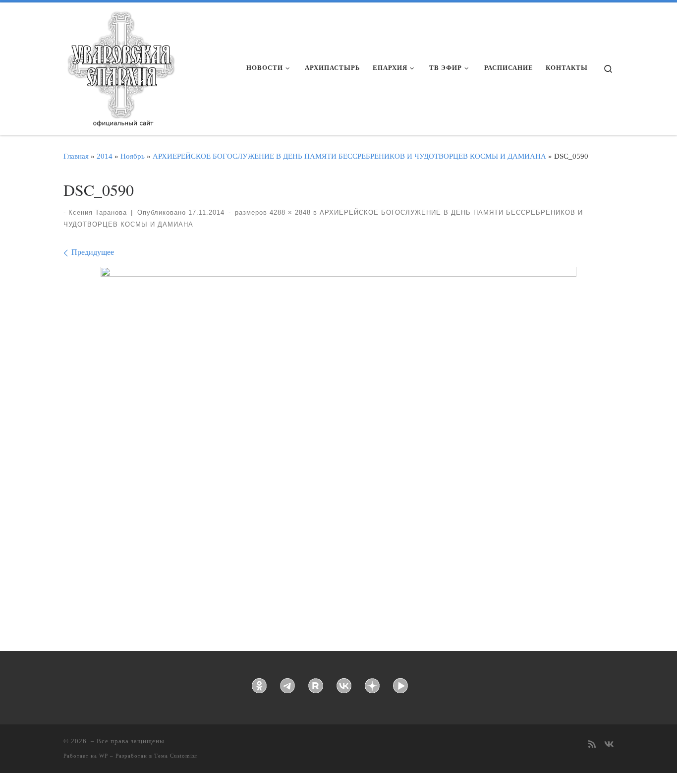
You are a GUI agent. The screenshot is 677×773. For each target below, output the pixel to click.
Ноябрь (132, 156)
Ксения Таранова (97, 212)
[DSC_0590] (338, 425)
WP (103, 756)
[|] (120, 65)
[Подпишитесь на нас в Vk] (609, 745)
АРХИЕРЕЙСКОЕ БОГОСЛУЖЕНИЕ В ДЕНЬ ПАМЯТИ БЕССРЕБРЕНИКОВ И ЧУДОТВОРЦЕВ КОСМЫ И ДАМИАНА (349, 156)
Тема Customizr (176, 756)
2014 (105, 156)
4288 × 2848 (289, 212)
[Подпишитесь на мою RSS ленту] (592, 745)
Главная (76, 156)
